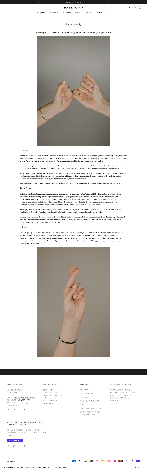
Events (99, 12)
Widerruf (84, 396)
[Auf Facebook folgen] (8, 409)
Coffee (77, 12)
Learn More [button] (73, 467)
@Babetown (24, 399)
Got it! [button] (136, 467)
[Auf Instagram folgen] (14, 409)
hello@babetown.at (25, 396)
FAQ (108, 12)
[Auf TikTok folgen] (25, 409)
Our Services (54, 12)
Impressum (85, 389)
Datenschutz (86, 393)
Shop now (41, 12)
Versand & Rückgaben (91, 400)
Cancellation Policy (90, 407)
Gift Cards (88, 12)
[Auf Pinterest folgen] (19, 409)
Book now (67, 12)
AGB (81, 404)
